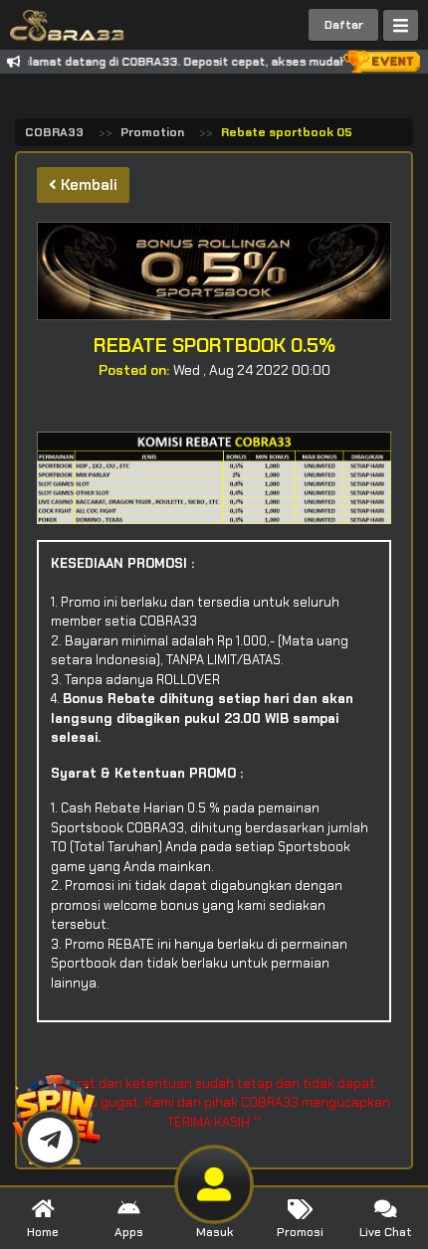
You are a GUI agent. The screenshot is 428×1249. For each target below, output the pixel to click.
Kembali (87, 185)
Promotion (152, 132)
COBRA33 (54, 132)
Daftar (343, 25)
